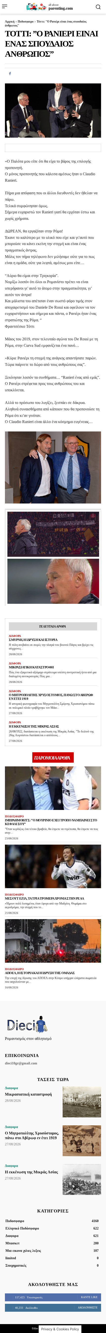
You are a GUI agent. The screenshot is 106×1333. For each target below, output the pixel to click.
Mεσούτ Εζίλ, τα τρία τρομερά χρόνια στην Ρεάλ (44, 898)
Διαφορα (15, 635)
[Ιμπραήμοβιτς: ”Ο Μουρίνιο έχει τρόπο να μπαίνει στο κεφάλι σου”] (53, 788)
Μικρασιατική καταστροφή (31, 667)
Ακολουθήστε (88, 1307)
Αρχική (10, 21)
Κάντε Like (89, 1297)
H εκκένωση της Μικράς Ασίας (34, 726)
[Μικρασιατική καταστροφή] (82, 1101)
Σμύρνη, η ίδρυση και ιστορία (33, 640)
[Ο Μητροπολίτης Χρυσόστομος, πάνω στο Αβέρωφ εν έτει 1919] (82, 1140)
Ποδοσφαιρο (26, 21)
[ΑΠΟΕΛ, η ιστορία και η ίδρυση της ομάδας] (53, 941)
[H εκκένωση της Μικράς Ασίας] (82, 1179)
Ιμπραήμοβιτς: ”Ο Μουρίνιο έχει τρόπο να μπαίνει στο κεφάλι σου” (51, 822)
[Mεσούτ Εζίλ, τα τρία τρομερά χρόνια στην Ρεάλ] (53, 866)
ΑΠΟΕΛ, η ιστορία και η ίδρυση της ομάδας (40, 973)
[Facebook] (10, 74)
